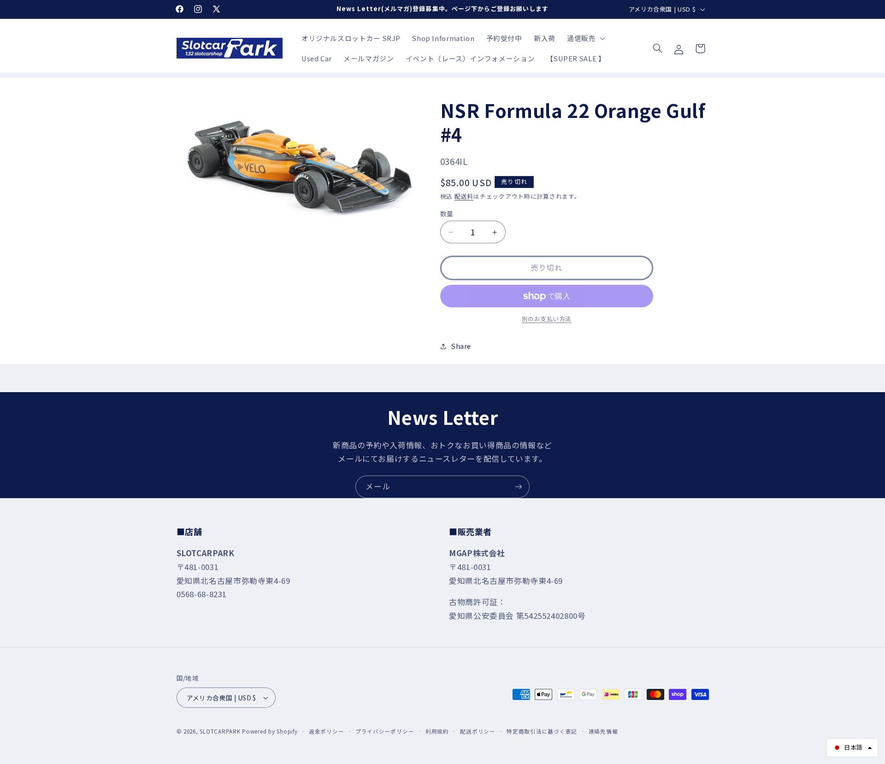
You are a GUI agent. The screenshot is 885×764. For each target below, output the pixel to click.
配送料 (463, 196)
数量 (447, 213)
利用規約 (437, 731)
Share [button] (461, 346)
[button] (584, 38)
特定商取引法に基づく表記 (542, 731)
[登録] (518, 487)
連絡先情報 (603, 731)
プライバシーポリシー (384, 731)
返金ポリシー (326, 731)
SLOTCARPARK (220, 731)
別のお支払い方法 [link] (547, 319)
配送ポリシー (477, 731)
